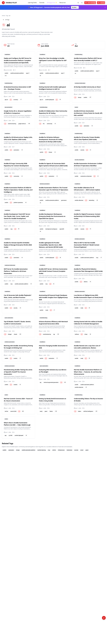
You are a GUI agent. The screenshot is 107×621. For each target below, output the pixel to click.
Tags (7, 15)
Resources (62, 2)
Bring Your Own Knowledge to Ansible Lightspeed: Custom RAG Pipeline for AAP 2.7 (52, 60)
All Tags (7, 19)
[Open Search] (104, 618)
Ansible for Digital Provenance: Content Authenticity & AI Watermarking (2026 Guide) (87, 216)
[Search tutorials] (78, 2)
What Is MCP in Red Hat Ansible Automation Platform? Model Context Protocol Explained (86, 245)
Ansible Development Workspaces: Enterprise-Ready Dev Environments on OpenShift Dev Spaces (52, 216)
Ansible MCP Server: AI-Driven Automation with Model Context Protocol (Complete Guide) (53, 271)
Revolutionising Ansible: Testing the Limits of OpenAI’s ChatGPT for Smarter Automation (18, 372)
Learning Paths (32, 2)
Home (3, 15)
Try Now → (75, 7)
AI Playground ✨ (52, 2)
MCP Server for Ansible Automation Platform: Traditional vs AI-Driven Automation (16, 271)
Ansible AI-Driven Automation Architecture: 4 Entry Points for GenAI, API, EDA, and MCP (88, 113)
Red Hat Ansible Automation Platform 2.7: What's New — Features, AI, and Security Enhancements (88, 372)
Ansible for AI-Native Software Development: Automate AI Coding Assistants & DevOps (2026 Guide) (50, 139)
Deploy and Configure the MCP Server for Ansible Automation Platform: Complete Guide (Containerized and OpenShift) (17, 60)
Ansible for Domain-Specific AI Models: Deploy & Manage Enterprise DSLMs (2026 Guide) (18, 245)
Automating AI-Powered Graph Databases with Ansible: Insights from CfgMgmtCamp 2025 (53, 297)
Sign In (102, 2)
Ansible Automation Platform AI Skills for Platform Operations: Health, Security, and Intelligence (18, 190)
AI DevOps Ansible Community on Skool (87, 87)
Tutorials (41, 2)
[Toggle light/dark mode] (82, 2)
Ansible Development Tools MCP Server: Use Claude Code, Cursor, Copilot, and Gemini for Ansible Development (17, 216)
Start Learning (91, 2)
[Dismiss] (105, 7)
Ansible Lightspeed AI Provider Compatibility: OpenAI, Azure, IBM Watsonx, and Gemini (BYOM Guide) (51, 245)
